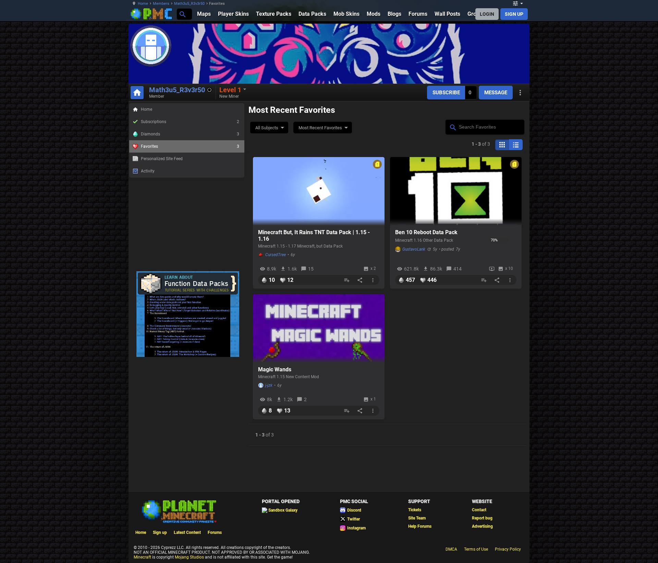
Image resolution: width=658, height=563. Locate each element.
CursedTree (275, 254)
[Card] (502, 144)
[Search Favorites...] (452, 126)
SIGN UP (514, 14)
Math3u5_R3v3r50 (189, 3)
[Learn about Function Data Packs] (187, 355)
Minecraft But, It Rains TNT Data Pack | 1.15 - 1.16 (314, 235)
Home (143, 3)
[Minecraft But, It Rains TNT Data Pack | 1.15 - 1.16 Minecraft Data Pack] (319, 191)
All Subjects (266, 127)
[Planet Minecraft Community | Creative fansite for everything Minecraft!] (178, 511)
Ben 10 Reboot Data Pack (426, 232)
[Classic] (516, 144)
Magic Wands (274, 369)
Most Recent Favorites (320, 127)
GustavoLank (413, 249)
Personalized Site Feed (162, 158)
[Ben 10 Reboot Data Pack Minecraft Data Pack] (456, 191)
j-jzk (268, 385)
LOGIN (487, 14)
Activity (148, 171)
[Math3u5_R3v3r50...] (182, 14)
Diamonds (190, 134)
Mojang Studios (189, 557)
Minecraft (142, 557)
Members (161, 3)
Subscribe (446, 92)
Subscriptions (190, 121)
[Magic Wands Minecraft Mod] (319, 328)
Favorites (190, 146)
